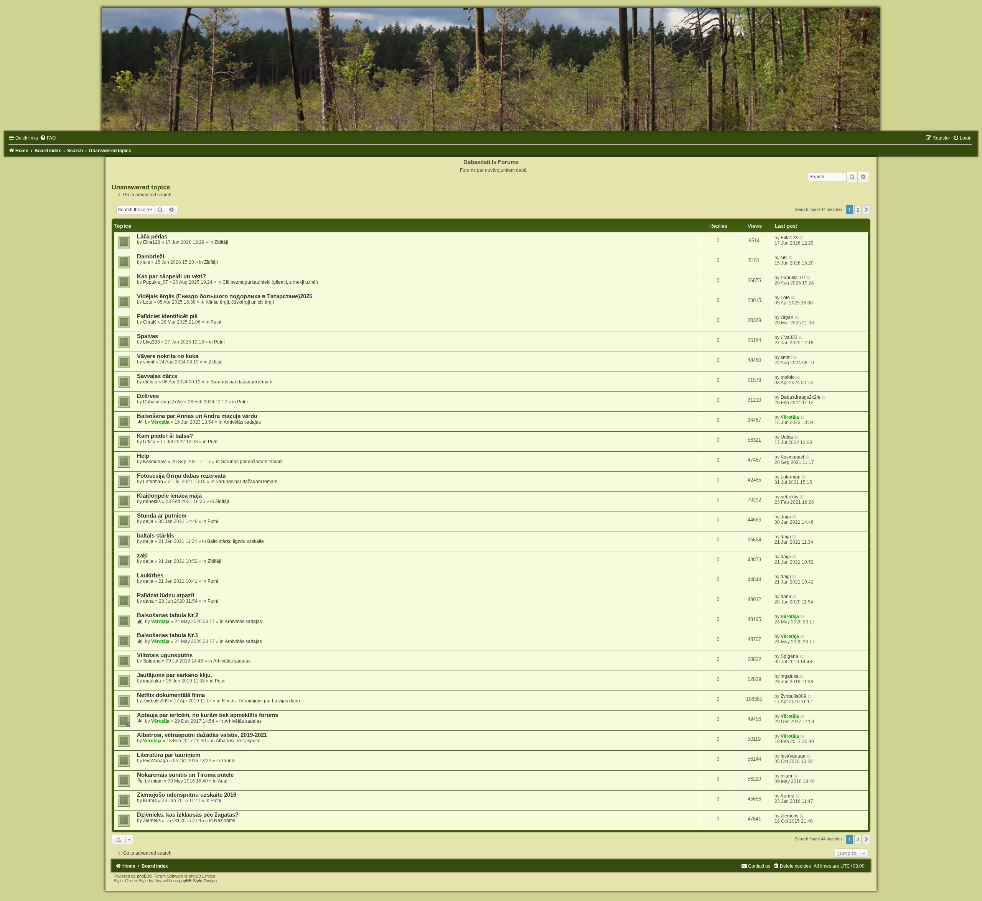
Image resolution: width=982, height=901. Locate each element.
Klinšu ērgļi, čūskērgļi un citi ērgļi (240, 302)
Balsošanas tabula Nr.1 (167, 635)
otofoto (150, 382)
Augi (222, 781)
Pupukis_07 (155, 282)
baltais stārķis (155, 536)
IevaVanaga (155, 760)
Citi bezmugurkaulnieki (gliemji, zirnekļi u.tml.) (270, 282)
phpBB (143, 876)
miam (157, 781)
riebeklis (152, 501)
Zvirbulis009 (156, 701)
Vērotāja (160, 422)
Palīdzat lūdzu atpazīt (165, 595)
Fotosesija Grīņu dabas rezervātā (181, 476)
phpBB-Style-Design (198, 880)
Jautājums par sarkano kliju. (174, 675)
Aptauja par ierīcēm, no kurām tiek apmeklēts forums (207, 715)
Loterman (153, 481)
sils (146, 262)
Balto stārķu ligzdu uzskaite (235, 541)
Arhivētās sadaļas (242, 422)
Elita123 (151, 242)
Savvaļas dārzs (157, 376)
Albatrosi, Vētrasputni (238, 740)
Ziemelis (152, 820)
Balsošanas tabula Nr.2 (167, 615)
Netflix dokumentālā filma (171, 695)
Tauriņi (228, 760)
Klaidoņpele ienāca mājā (169, 496)
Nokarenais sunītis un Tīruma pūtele (185, 775)
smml (148, 362)
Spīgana (152, 661)
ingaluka (152, 681)
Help (143, 456)
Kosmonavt (154, 461)
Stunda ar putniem (161, 516)
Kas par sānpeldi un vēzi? (171, 276)
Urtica (149, 441)
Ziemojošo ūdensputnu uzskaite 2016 (186, 795)
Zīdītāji (221, 242)
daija (148, 521)
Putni (216, 322)
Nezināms (224, 820)
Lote (147, 302)
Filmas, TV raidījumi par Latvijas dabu (261, 701)
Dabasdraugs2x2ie (163, 401)
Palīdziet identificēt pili (167, 316)
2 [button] (858, 209)
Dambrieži (150, 256)
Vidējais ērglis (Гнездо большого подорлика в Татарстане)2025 (224, 296)
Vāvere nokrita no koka (167, 356)
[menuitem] (48, 138)
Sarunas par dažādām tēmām (241, 382)
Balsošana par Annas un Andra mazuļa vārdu (197, 416)
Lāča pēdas (152, 236)
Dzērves (148, 396)
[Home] (491, 69)
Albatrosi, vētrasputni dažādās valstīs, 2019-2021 (202, 735)
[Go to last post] (801, 237)
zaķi (142, 555)
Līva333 (151, 342)
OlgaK (149, 322)
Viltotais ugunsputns (165, 655)
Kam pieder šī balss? (165, 436)
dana (148, 601)
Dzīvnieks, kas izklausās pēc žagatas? (188, 815)
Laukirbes (150, 575)
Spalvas (147, 336)
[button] (866, 209)
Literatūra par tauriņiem (168, 755)
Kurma (150, 800)
